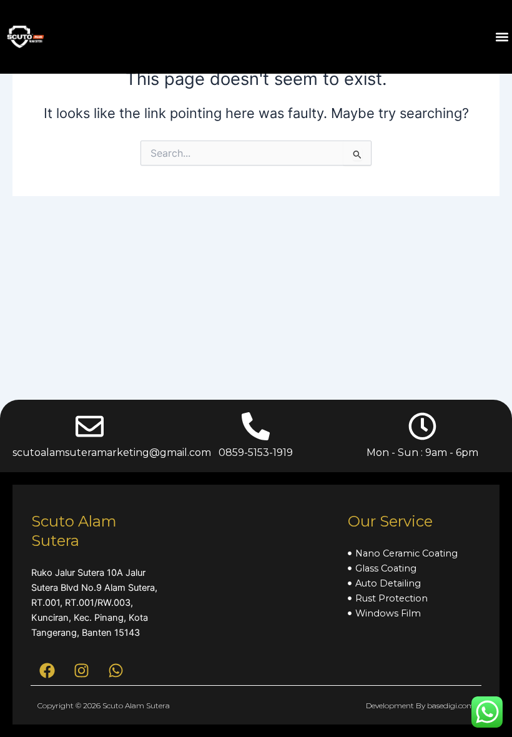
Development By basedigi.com (420, 705)
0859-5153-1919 (256, 452)
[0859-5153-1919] (256, 426)
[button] (501, 37)
